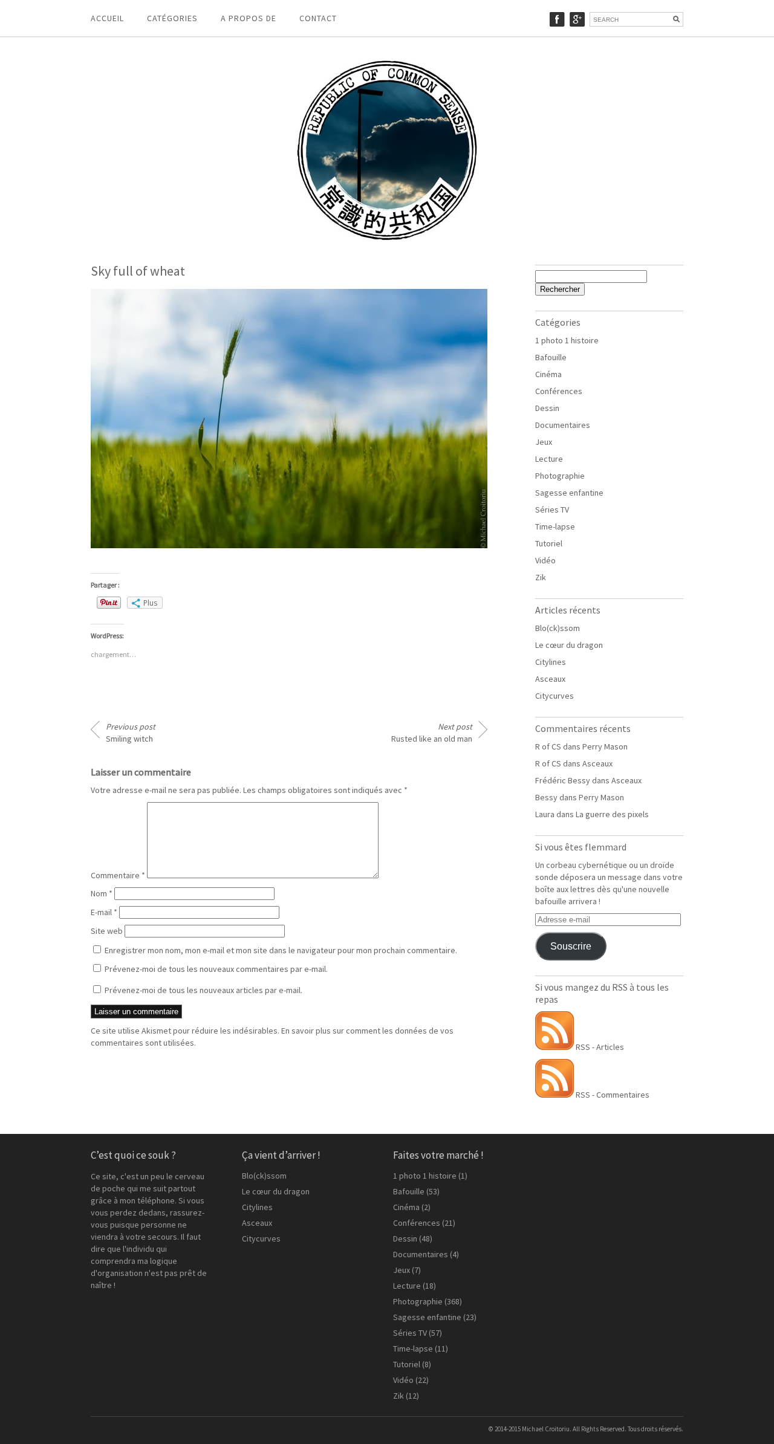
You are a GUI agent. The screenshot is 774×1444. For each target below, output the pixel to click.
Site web (107, 930)
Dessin (547, 408)
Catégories (172, 18)
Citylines (550, 661)
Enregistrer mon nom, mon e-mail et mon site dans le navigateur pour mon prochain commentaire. (281, 950)
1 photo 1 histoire (567, 340)
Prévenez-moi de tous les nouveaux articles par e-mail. (203, 990)
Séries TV (552, 509)
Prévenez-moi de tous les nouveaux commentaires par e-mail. (216, 968)
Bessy (546, 797)
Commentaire (118, 875)
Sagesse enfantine (569, 492)
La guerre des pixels (612, 814)
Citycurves (554, 695)
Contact (318, 18)
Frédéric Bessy (562, 780)
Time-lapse (555, 526)
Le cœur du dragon (569, 644)
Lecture (549, 458)
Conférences (558, 391)
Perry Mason (605, 746)
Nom (101, 893)
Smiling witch (130, 732)
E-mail (104, 912)
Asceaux (550, 678)
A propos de (248, 18)
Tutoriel (548, 543)
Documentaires (562, 424)
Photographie (560, 475)
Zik (540, 577)
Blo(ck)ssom (557, 628)
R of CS (548, 746)
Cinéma (548, 374)
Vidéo (545, 560)
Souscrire (570, 946)
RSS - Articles (599, 1046)
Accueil (107, 18)
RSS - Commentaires (611, 1094)
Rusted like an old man (431, 732)
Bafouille (551, 357)
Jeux (543, 441)
